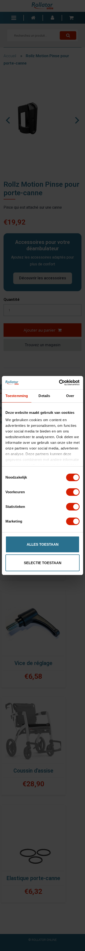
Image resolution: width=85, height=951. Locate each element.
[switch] (73, 492)
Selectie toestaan (42, 563)
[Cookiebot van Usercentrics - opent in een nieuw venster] (60, 383)
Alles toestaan (43, 544)
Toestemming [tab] (16, 396)
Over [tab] (70, 396)
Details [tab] (44, 396)
